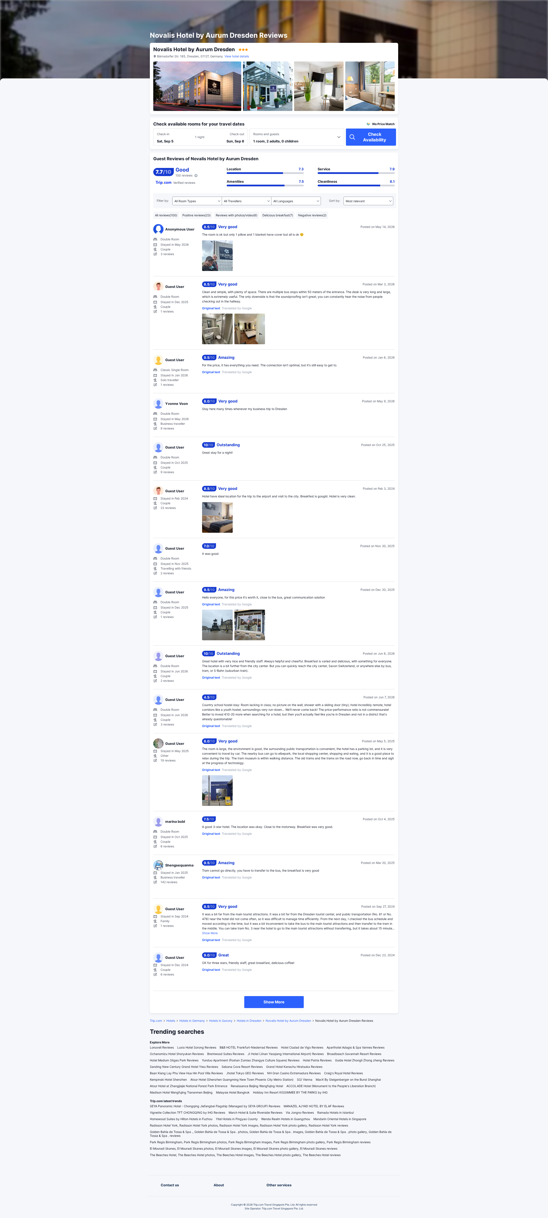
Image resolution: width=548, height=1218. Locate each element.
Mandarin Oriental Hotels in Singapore (339, 1119)
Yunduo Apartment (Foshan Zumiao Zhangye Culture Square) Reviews (250, 1060)
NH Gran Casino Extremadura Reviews (294, 1073)
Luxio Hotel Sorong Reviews (196, 1047)
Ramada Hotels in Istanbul (335, 1112)
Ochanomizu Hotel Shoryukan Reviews (177, 1054)
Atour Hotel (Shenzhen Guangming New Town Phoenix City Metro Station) (241, 1079)
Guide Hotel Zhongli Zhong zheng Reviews (364, 1060)
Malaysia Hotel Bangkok (233, 1092)
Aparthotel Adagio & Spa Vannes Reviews (355, 1047)
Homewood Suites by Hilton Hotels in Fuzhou (181, 1119)
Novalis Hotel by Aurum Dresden (288, 1020)
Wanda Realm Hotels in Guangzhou (285, 1119)
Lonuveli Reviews (162, 1047)
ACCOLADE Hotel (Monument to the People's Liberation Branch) (331, 1086)
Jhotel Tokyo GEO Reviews (245, 1073)
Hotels (170, 1020)
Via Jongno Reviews (300, 1112)
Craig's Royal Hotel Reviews (343, 1073)
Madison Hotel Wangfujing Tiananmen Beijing (181, 1092)
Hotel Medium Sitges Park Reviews (174, 1060)
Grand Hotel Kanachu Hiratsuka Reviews (294, 1066)
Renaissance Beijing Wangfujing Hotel (257, 1086)
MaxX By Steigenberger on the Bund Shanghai (348, 1079)
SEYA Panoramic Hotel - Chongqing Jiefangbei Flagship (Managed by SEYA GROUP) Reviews (215, 1106)
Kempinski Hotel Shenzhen (168, 1079)
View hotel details (237, 56)
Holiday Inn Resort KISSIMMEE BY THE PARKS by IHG (290, 1092)
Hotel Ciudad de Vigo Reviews (302, 1047)
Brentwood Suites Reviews (225, 1054)
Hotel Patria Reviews (317, 1060)
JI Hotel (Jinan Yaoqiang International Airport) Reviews (286, 1054)
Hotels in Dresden (249, 1020)
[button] (450, 7)
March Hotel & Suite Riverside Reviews (255, 1112)
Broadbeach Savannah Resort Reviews (354, 1054)
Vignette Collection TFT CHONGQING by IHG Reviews (187, 1112)
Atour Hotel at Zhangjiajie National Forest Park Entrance (188, 1086)
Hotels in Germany (192, 1020)
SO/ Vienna (304, 1079)
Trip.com (156, 1020)
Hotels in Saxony (220, 1020)
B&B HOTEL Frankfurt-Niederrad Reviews (249, 1047)
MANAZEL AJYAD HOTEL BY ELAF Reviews (314, 1106)
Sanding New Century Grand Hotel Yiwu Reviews (184, 1066)
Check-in (163, 134)
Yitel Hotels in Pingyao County (237, 1119)
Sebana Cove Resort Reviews (242, 1066)
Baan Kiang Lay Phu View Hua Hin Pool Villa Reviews (186, 1073)
